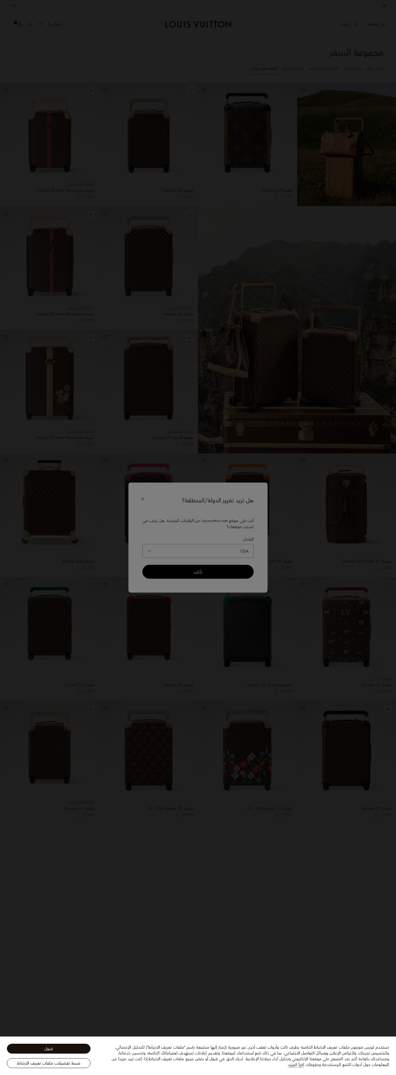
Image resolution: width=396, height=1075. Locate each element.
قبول (48, 1048)
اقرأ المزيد (296, 1064)
